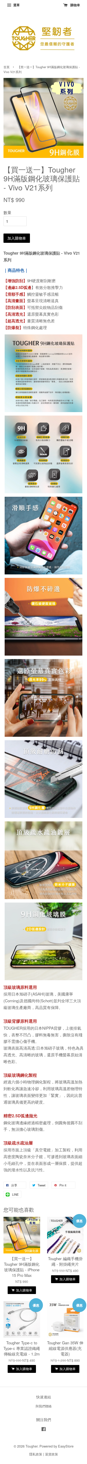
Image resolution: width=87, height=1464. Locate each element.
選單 (16, 5)
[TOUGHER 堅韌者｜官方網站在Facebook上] (43, 1429)
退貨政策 (51, 1453)
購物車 (74, 5)
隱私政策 (35, 1453)
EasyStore (66, 1446)
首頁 (6, 67)
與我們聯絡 (43, 1405)
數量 (7, 212)
